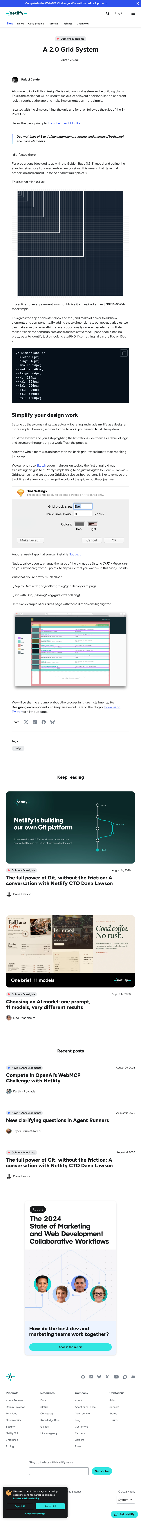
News (20, 23)
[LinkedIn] (91, 1377)
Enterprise (12, 1439)
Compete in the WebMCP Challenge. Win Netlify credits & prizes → (66, 3)
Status (44, 1407)
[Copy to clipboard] (124, 353)
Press (78, 1446)
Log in (119, 13)
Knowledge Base (50, 1420)
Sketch (41, 465)
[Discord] (133, 1377)
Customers (81, 1426)
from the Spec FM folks (64, 123)
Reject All (20, 1506)
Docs (43, 1400)
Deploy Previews (15, 1407)
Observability (13, 1420)
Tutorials (53, 23)
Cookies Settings (35, 1513)
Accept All (50, 1506)
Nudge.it (75, 554)
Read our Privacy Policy (26, 1498)
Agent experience (85, 1407)
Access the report (70, 1347)
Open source (82, 1413)
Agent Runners (14, 1400)
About (78, 1400)
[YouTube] (116, 1377)
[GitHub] (83, 1377)
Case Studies (36, 23)
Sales (112, 1400)
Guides (44, 1426)
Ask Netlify (127, 1514)
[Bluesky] (99, 1377)
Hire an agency (48, 1433)
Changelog (83, 23)
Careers (79, 1439)
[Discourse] (125, 1377)
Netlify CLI (12, 1433)
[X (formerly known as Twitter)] (107, 1377)
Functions (11, 1413)
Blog (10, 23)
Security (10, 1426)
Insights (67, 23)
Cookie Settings (72, 1491)
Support (114, 1407)
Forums (113, 1420)
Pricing (10, 1446)
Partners (80, 1433)
